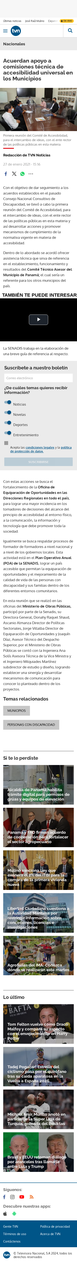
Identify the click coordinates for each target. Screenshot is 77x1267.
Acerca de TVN (50, 1234)
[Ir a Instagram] (13, 1197)
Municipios (16, 711)
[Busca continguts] (70, 30)
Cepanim (53, 21)
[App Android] (15, 1213)
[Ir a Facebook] (5, 1197)
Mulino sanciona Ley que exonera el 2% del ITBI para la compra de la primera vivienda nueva (37, 877)
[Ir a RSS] (32, 1197)
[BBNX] (6, 1254)
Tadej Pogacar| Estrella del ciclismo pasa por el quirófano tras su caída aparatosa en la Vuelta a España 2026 (37, 1073)
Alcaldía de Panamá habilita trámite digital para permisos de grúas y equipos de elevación (38, 794)
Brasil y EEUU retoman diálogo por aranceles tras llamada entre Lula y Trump (37, 1162)
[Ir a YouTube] (22, 1197)
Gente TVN (10, 1226)
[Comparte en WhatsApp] (22, 174)
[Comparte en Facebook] (5, 174)
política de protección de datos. (41, 449)
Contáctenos (12, 1241)
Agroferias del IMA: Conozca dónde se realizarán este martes (38, 967)
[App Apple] (6, 1213)
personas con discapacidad (31, 725)
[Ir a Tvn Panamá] (37, 31)
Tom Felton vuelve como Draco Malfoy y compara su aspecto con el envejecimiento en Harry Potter (37, 1031)
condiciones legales (40, 447)
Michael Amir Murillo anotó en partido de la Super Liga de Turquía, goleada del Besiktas (36, 1119)
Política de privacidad (55, 1226)
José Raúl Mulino (34, 21)
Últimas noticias (12, 21)
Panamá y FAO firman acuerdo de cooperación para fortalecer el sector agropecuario (37, 837)
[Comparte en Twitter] (14, 174)
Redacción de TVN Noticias (26, 155)
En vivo (68, 21)
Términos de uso (14, 1234)
